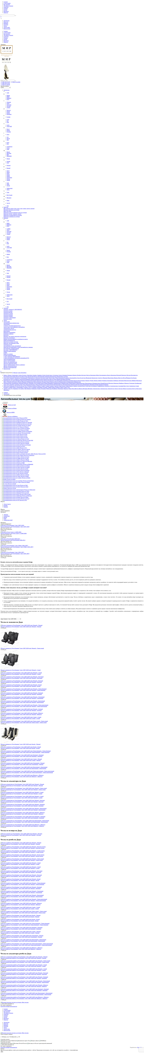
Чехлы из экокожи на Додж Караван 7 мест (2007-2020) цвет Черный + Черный (21, 626)
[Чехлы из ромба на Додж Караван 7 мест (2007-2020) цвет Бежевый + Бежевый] (72, 927)
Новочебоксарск (80, 383)
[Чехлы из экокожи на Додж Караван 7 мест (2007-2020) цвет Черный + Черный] (72, 625)
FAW (8, 119)
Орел (8, 384)
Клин (55, 379)
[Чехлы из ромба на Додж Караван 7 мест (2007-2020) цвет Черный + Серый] (72, 863)
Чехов (70, 388)
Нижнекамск (15, 383)
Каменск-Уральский (20, 379)
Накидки (6, 22)
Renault (8, 168)
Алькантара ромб (8, 520)
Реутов (17, 386)
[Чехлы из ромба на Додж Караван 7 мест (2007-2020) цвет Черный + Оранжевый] (72, 891)
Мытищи (24, 382)
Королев (23, 380)
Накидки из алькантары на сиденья (13, 215)
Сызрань (34, 387)
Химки (39, 388)
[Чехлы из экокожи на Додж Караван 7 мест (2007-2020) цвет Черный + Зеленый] (72, 709)
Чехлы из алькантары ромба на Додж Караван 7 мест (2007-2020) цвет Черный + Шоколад (24, 986)
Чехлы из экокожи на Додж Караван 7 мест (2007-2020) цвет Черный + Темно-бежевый (23, 690)
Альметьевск (15, 375)
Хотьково (43, 388)
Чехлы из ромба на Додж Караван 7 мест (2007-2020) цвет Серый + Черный (20, 933)
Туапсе (65, 387)
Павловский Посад (31, 384)
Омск (5, 384)
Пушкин (101, 384)
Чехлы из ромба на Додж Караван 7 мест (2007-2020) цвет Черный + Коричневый (21, 896)
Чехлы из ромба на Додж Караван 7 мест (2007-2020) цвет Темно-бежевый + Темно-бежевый (24, 924)
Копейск (18, 380)
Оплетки (6, 24)
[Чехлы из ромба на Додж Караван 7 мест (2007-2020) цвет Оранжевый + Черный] (72, 935)
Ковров (59, 379)
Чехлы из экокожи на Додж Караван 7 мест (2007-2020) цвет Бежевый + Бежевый (21, 756)
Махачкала (139, 380)
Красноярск (60, 380)
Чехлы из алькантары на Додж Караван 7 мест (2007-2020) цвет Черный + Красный (22, 801)
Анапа (20, 375)
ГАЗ (8, 301)
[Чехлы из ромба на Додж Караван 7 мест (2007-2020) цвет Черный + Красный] (72, 875)
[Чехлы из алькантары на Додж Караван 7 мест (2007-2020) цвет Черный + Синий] (72, 796)
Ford (8, 122)
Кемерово (37, 379)
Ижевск (116, 378)
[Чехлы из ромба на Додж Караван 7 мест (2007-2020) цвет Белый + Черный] (72, 915)
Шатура (77, 388)
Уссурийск (21, 388)
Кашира (33, 379)
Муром (20, 382)
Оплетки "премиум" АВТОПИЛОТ (13, 309)
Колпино (68, 379)
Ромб (5, 518)
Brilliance (9, 98)
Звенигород (95, 378)
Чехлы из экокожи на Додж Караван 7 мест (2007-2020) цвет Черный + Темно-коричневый (24, 706)
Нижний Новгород (24, 383)
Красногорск (40, 380)
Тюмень (6, 388)
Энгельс (120, 388)
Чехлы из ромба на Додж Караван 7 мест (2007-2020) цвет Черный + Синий (20, 868)
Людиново (121, 380)
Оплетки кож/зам (8, 312)
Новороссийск (65, 383)
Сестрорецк (94, 386)
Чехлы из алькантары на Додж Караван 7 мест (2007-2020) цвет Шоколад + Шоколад (22, 826)
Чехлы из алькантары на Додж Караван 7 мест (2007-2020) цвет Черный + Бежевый (22, 805)
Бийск (98, 375)
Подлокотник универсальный (11, 348)
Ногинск (111, 383)
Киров (45, 379)
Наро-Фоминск (50, 382)
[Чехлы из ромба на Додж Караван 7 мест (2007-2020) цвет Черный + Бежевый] (72, 887)
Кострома (27, 380)
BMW (8, 96)
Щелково (90, 388)
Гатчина (66, 376)
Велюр (5, 517)
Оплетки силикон (8, 316)
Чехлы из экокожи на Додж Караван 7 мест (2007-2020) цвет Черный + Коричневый (22, 702)
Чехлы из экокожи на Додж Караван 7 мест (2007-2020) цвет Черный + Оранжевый (22, 698)
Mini (8, 154)
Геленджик (7, 378)
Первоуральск (43, 384)
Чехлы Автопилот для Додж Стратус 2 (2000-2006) (14, 533)
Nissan (8, 158)
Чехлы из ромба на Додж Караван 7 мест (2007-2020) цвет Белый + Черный (20, 916)
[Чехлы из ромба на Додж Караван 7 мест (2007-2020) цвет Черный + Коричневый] (72, 895)
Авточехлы (6, 20)
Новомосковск (57, 383)
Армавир (39, 375)
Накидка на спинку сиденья (11, 341)
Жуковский (89, 378)
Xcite (8, 192)
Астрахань (55, 375)
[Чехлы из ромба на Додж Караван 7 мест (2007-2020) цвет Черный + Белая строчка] (72, 855)
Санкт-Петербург (22, 372)
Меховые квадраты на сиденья (11, 210)
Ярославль (139, 388)
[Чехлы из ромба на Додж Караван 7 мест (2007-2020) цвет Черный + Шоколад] (72, 903)
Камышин (28, 379)
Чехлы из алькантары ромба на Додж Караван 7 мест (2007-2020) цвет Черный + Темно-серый (25, 962)
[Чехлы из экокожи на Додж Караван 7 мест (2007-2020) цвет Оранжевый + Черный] (72, 763)
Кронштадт (66, 380)
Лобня (99, 380)
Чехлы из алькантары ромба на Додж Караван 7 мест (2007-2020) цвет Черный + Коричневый (25, 982)
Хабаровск (34, 388)
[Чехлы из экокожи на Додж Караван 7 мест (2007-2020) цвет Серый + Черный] (72, 759)
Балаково (65, 375)
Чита (73, 388)
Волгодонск (25, 376)
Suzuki (8, 180)
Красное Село (53, 380)
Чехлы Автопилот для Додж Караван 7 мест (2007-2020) (15, 526)
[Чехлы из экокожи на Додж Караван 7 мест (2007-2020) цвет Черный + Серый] (72, 659)
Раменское (12, 386)
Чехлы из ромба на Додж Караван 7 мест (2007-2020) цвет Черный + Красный (21, 876)
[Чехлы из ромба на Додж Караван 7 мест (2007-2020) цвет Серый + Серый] (72, 907)
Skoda (8, 172)
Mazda (8, 152)
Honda (8, 130)
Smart (8, 173)
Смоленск (107, 386)
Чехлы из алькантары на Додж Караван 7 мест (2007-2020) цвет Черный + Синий (21, 797)
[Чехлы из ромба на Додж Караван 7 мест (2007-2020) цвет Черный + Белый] (72, 879)
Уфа (25, 388)
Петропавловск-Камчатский (70, 384)
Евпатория (61, 378)
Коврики (6, 23)
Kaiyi (8, 142)
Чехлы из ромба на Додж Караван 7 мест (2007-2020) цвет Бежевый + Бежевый (21, 928)
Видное (129, 375)
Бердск (88, 375)
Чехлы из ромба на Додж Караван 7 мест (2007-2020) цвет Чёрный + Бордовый (21, 872)
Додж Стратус (7, 504)
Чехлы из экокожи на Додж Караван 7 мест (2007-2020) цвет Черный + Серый (21, 670)
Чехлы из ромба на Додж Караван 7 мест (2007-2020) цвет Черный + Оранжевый (21, 892)
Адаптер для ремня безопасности (12, 325)
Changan (9, 102)
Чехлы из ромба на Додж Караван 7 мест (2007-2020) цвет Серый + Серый (20, 908)
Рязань (39, 386)
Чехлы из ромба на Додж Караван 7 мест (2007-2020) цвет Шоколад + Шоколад (21, 949)
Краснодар (47, 380)
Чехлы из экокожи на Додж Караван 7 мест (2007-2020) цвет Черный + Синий (21, 674)
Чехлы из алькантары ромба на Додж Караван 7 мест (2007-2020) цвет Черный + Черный (23, 958)
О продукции (7, 3)
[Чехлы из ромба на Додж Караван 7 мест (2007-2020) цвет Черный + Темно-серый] (72, 859)
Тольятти (57, 387)
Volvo (8, 189)
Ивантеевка (111, 378)
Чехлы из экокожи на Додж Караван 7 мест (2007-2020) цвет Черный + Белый (20, 686)
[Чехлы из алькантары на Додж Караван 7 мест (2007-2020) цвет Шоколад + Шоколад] (72, 824)
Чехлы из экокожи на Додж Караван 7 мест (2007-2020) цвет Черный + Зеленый (21, 710)
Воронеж (47, 376)
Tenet (8, 184)
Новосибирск (72, 383)
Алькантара (7, 516)
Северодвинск (69, 386)
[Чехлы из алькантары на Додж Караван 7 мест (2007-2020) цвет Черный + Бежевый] (72, 804)
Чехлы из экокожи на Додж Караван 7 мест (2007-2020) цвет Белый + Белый (20, 748)
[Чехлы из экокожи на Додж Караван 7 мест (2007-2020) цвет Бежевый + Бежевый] (72, 755)
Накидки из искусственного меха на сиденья (15, 212)
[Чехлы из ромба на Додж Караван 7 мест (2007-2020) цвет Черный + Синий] (72, 867)
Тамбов (50, 387)
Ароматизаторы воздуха (10, 329)
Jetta (8, 139)
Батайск (79, 375)
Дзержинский (24, 378)
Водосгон (6, 335)
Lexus (8, 148)
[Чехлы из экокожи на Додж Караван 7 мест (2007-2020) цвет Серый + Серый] (72, 717)
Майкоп (134, 380)
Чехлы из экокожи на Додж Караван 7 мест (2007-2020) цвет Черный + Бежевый (21, 694)
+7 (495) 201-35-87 (5, 82)
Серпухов (88, 386)
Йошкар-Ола (129, 378)
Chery (8, 103)
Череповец (61, 388)
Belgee (8, 95)
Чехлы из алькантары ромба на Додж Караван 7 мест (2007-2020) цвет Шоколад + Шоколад (24, 998)
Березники (93, 375)
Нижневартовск (8, 383)
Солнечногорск (114, 386)
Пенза (37, 384)
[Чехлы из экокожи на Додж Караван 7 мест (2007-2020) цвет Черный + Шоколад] (72, 713)
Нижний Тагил (33, 383)
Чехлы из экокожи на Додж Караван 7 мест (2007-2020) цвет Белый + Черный (20, 744)
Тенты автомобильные (9, 359)
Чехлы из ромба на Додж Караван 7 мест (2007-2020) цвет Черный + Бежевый (21, 888)
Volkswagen (9, 188)
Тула (68, 387)
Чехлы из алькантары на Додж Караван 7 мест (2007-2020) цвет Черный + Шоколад (22, 814)
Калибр (5, 505)
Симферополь (100, 386)
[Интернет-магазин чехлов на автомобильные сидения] (72, 68)
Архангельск (49, 375)
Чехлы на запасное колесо (10, 363)
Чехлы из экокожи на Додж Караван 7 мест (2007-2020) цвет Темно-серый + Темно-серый (24, 722)
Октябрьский (138, 383)
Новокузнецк (40, 383)
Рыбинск (34, 386)
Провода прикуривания (10, 351)
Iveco (8, 134)
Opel (8, 162)
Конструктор (7, 28)
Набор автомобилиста (9, 340)
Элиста (116, 388)
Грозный (12, 378)
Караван (6, 506)
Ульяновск (16, 388)
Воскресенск (53, 376)
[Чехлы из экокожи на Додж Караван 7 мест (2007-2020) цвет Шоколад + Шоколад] (72, 775)
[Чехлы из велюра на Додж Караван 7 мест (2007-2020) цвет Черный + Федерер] (72, 833)
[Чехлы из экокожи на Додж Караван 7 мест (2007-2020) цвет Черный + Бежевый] (72, 693)
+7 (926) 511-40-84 (15, 82)
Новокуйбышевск (49, 383)
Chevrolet (9, 104)
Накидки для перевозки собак (11, 343)
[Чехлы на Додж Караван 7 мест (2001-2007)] (72, 552)
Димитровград (31, 378)
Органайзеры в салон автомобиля (12, 346)
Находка (57, 382)
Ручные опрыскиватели (10, 355)
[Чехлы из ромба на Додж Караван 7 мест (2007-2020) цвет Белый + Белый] (72, 919)
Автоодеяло (7, 324)
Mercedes (9, 153)
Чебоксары (49, 388)
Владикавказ (7, 376)
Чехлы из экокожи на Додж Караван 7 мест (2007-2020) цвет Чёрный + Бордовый (21, 678)
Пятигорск (6, 386)
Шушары (85, 388)
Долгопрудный (44, 378)
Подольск (80, 384)
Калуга (13, 379)
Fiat (7, 121)
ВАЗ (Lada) (9, 195)
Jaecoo (8, 138)
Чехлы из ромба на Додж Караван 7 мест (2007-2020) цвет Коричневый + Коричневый (23, 941)
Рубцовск (29, 386)
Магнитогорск (128, 380)
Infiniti (8, 254)
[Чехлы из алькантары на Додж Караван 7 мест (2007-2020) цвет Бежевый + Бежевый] (72, 816)
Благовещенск (103, 375)
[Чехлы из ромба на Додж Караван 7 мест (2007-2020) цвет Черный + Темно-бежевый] (72, 883)
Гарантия (6, 7)
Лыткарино (110, 380)
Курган (76, 380)
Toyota (8, 185)
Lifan (8, 149)
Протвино (92, 384)
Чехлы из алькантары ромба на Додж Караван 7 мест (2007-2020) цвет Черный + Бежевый (24, 978)
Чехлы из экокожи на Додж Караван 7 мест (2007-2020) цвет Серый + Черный (21, 760)
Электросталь (103, 388)
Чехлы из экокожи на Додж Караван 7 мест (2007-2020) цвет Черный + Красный (21, 682)
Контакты (6, 11)
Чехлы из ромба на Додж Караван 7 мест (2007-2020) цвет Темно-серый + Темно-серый (23, 912)
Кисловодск (50, 379)
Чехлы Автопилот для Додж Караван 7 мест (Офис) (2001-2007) (17, 547)
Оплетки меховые (8, 315)
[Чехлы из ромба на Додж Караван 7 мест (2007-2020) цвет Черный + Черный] (72, 842)
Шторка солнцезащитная (10, 367)
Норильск (116, 383)
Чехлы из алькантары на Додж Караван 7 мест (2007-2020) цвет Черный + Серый (21, 793)
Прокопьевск (86, 384)
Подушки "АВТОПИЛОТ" (10, 350)
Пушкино (105, 384)
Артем (44, 375)
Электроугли (110, 388)
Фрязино (29, 388)
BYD (8, 99)
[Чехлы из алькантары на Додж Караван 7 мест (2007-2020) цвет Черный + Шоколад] (72, 812)
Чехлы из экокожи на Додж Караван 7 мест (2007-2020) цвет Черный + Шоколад (21, 714)
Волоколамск (41, 376)
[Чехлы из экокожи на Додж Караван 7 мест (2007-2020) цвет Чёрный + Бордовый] (72, 676)
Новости (6, 12)
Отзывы (6, 8)
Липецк (96, 380)
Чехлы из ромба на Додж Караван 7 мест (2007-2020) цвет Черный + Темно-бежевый (22, 884)
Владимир (13, 376)
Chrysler (9, 106)
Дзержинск (17, 378)
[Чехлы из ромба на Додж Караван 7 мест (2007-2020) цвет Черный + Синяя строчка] (72, 850)
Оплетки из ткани (8, 313)
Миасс (5, 382)
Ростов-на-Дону (23, 386)
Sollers (8, 176)
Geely (8, 125)
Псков (97, 384)
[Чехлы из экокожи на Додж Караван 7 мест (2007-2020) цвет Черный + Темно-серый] (72, 638)
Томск (62, 387)
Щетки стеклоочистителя (10, 366)
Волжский (31, 376)
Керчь (42, 379)
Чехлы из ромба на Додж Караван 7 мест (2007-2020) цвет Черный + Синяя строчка (22, 852)
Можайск (9, 382)
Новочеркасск (89, 383)
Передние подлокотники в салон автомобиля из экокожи (18, 347)
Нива (8, 200)
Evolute (8, 117)
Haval (8, 129)
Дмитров (37, 378)
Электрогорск (96, 388)
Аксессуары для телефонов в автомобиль (14, 327)
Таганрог (45, 387)
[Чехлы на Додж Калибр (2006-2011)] (72, 539)
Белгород (84, 375)
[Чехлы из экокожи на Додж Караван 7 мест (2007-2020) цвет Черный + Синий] (72, 672)
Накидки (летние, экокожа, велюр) (12, 214)
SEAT (8, 170)
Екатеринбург (73, 378)
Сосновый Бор (122, 386)
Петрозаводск (59, 384)
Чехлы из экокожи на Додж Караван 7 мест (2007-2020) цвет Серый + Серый (20, 718)
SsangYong (9, 177)
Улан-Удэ (10, 388)
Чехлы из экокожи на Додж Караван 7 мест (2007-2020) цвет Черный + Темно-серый (22, 648)
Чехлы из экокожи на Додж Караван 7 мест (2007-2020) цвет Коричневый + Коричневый (23, 768)
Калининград (7, 379)
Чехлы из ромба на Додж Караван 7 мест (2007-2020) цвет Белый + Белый (19, 920)
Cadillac (8, 228)
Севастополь (61, 386)
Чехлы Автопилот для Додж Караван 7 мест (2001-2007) (15, 553)
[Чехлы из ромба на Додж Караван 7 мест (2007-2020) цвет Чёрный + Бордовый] (72, 871)
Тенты (5, 26)
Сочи (127, 386)
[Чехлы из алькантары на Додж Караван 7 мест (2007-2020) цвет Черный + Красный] (72, 800)
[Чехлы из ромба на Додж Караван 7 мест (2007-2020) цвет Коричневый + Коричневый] (72, 939)
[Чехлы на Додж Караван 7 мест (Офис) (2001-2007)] (72, 545)
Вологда (36, 376)
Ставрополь (132, 386)
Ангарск (24, 375)
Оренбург (12, 384)
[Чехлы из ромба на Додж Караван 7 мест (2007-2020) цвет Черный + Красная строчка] (72, 846)
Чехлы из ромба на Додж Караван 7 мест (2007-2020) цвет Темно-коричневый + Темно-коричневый (26, 945)
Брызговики (7, 331)
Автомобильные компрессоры (11, 323)
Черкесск (66, 388)
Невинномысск (63, 382)
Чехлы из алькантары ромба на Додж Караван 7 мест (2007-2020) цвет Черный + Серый (23, 966)
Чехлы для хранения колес (10, 362)
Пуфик (5, 352)
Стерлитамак (19, 387)
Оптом (5, 10)
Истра (124, 378)
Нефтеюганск (77, 382)
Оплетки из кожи (8, 311)
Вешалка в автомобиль (9, 332)
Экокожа (6, 514)
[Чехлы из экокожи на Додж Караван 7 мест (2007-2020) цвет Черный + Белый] (72, 685)
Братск (109, 375)
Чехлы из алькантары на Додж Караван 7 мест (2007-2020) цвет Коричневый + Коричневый (24, 822)
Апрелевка (30, 375)
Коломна (63, 379)
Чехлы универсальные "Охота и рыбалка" (14, 364)
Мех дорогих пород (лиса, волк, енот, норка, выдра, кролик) (19, 208)
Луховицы (104, 380)
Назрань (39, 382)
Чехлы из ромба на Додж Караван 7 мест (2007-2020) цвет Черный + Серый (20, 864)
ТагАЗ (8, 203)
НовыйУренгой (105, 383)
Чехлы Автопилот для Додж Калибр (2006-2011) (13, 540)
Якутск (134, 388)
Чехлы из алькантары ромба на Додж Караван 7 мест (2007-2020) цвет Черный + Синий (23, 970)
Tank (8, 183)
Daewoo (9, 110)
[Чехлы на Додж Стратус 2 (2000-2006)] (72, 532)
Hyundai (9, 131)
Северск (75, 386)
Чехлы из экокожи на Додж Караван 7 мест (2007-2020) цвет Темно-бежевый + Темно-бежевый (25, 752)
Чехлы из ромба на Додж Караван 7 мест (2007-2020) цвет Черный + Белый (20, 880)
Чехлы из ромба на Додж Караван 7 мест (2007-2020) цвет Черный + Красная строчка (22, 848)
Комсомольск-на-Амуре (10, 380)
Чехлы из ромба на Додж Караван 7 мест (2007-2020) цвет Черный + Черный (20, 844)
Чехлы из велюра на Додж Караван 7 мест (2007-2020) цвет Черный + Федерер (21, 835)
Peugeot (8, 165)
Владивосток (134, 375)
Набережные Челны (32, 382)
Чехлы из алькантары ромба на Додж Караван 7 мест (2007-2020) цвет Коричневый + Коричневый (26, 994)
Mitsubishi (9, 156)
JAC (8, 137)
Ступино (25, 387)
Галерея (6, 1)
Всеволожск (60, 376)
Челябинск (55, 388)
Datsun (8, 111)
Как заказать (7, 4)
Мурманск (15, 382)
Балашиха (70, 375)
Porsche (8, 277)
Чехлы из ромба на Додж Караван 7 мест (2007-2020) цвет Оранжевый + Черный (21, 937)
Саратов (56, 386)
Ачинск (60, 375)
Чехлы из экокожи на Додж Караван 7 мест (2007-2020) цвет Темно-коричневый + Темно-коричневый (27, 772)
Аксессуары (7, 27)
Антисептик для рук (9, 328)
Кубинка (71, 380)
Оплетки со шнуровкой (10, 317)
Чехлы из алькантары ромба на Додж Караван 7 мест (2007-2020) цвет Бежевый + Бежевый (24, 990)
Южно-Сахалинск (127, 388)
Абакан (10, 375)
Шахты (81, 388)
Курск (79, 380)
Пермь (48, 384)
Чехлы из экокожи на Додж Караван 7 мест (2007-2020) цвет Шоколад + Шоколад (21, 776)
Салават (43, 386)
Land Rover (9, 146)
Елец (78, 378)
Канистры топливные (9, 337)
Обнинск (126, 383)
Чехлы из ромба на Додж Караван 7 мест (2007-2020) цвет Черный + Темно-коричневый (23, 900)
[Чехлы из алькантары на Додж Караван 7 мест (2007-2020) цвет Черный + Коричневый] (72, 808)
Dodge (8, 113)
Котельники (33, 380)
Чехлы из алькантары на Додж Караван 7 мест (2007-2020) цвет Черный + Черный (22, 785)
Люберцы (115, 380)
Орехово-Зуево (19, 384)
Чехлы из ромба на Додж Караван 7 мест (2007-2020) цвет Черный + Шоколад (21, 904)
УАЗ (8, 205)
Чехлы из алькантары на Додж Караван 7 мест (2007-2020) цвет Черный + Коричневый (23, 809)
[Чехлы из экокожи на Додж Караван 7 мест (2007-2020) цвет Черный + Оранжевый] (72, 697)
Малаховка (6, 390)
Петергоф (52, 384)
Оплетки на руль (8, 344)
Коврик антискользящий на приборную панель (16, 339)
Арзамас (35, 375)
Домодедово (51, 378)
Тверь (53, 387)
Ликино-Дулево (89, 380)
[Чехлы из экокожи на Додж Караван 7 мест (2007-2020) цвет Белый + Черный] (72, 734)
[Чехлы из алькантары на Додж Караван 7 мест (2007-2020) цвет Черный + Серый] (72, 792)
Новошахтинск (97, 383)
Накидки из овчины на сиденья (12, 216)
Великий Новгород (122, 375)
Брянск (6, 375)
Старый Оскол (12, 387)
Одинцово (132, 383)
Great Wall (9, 126)
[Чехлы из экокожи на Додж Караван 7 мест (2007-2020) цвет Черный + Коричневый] (72, 701)
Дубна (56, 378)
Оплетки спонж (8, 319)
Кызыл (83, 380)
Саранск (51, 386)
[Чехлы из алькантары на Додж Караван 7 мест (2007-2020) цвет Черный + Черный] (72, 784)
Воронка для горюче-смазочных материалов (15, 336)
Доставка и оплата (8, 6)
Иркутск (120, 378)
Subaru (8, 179)
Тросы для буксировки (9, 360)
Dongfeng (9, 114)
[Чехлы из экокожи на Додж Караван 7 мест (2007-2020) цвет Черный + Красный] (72, 681)
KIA (8, 144)
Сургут (30, 387)
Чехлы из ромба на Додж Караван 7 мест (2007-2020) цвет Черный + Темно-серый (22, 860)
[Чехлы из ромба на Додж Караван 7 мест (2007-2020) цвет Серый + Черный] (72, 931)
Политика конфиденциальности (9, 1006)
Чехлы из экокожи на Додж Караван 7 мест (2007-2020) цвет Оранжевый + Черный (22, 764)
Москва (15, 372)
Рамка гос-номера (8, 354)
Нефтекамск (70, 382)
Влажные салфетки (8, 333)
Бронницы (114, 375)
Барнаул (75, 375)
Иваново (105, 378)
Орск (24, 384)
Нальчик (44, 382)
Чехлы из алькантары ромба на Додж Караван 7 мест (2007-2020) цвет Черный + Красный (24, 974)
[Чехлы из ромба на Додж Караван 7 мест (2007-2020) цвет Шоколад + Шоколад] (72, 947)
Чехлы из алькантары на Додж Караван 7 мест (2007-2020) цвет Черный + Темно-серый (23, 789)
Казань (135, 378)
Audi (8, 92)
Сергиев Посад (81, 386)
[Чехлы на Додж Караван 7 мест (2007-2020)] (72, 525)
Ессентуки (83, 378)
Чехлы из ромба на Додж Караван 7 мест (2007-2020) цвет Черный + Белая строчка (22, 856)
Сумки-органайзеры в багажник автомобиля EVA (16, 358)
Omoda (8, 161)
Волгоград (19, 376)
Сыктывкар (40, 387)
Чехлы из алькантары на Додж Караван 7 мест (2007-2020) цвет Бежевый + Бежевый (22, 818)
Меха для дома (7, 211)
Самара (47, 386)
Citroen (8, 107)
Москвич (9, 197)
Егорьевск (67, 378)
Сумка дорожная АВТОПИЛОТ (12, 356)
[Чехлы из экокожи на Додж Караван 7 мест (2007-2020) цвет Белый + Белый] (72, 747)
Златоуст (100, 378)
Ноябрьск (121, 383)
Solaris (8, 175)
